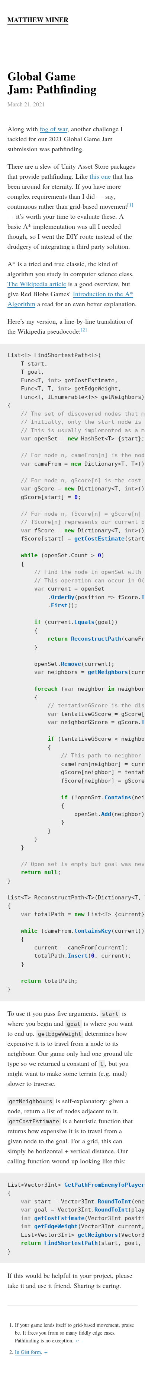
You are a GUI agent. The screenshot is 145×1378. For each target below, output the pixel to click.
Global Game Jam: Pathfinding (51, 82)
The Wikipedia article (36, 283)
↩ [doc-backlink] (77, 1341)
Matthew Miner (37, 20)
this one (100, 176)
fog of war (53, 128)
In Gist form (28, 1351)
